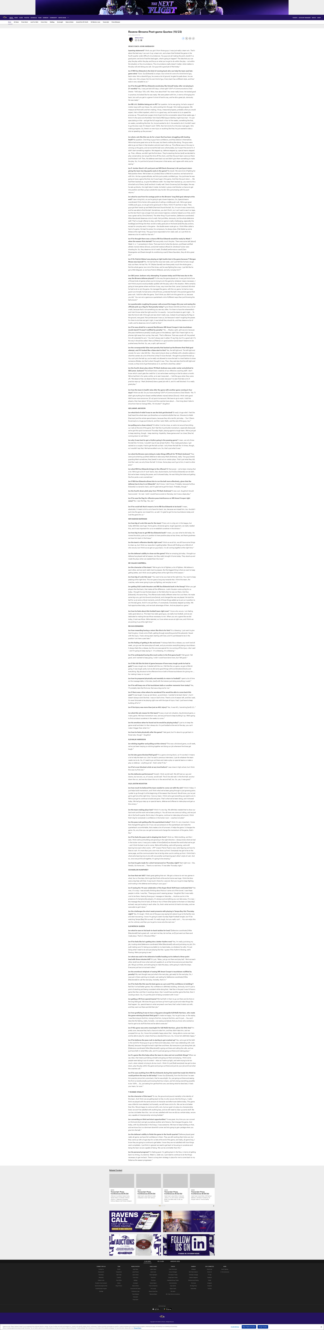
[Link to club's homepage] (5, 17)
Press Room (135, 1299)
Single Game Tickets (173, 1277)
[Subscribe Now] (135, 1221)
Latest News (135, 1269)
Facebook (209, 1277)
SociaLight (135, 1283)
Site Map (101, 1291)
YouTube (210, 1288)
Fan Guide (193, 1283)
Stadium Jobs (101, 1280)
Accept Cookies (263, 1326)
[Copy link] (193, 38)
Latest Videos (153, 1269)
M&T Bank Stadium (193, 1272)
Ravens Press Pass (153, 1291)
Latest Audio (153, 1272)
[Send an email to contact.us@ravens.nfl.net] (141, 40)
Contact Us (101, 1269)
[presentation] (214, 1206)
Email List (209, 1272)
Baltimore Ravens (139, 37)
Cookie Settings (235, 1326)
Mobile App (209, 1269)
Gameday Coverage (193, 1274)
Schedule (193, 1269)
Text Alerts (173, 1291)
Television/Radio (153, 1294)
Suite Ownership (173, 1283)
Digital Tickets (173, 1288)
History (118, 1283)
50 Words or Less (135, 1291)
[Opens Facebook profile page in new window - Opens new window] (136, 40)
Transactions (119, 1272)
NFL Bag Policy (193, 1285)
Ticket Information (173, 1269)
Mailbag (135, 1280)
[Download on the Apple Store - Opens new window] (155, 1309)
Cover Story (135, 1277)
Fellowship (101, 1277)
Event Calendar (224, 1269)
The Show (153, 1280)
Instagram (209, 1283)
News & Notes (135, 1285)
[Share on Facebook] (183, 39)
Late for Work (135, 1274)
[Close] (321, 1327)
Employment (101, 1272)
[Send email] (190, 39)
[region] (162, 1327)
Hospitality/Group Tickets (173, 1280)
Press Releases (135, 1294)
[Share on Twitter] (186, 39)
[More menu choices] (68, 17)
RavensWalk (193, 1288)
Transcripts (135, 1296)
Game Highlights (153, 1274)
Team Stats (118, 1274)
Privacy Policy (137, 1328)
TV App (209, 1274)
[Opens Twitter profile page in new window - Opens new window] (139, 40)
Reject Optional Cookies (249, 1326)
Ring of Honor (119, 1285)
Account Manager (173, 1272)
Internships (101, 1274)
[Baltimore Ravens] (162, 1317)
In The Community (225, 1272)
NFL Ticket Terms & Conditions (173, 1294)
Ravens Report (153, 1283)
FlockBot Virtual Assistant (101, 1283)
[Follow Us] (189, 1245)
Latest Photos (135, 1272)
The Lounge (153, 1288)
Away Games (173, 1285)
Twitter (209, 1280)
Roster (118, 1269)
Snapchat (209, 1285)
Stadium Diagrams (193, 1277)
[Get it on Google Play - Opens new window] (167, 1310)
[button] (160, 1205)
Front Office (119, 1280)
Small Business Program (101, 1288)
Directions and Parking (193, 1280)
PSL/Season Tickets (172, 1274)
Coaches (119, 1277)
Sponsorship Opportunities (101, 1285)
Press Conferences (153, 1285)
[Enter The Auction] (135, 1245)
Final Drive (153, 1277)
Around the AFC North (135, 1288)
